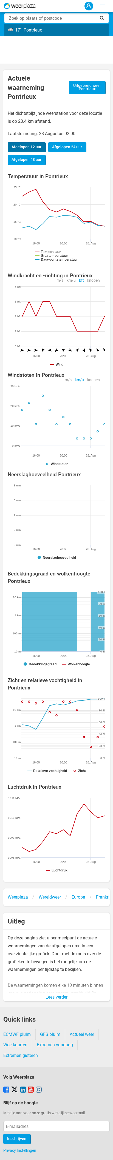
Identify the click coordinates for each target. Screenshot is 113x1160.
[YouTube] (31, 1090)
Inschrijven (16, 1138)
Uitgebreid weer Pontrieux (87, 87)
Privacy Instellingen (19, 1150)
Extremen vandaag (55, 1044)
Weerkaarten (15, 1044)
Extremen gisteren (20, 1055)
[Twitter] (14, 1090)
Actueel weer (82, 1034)
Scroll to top (104, 1151)
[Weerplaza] (19, 6)
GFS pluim (50, 1034)
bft (81, 280)
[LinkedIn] (23, 1090)
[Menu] (102, 6)
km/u (71, 280)
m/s (59, 280)
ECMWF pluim (17, 1034)
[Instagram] (39, 1090)
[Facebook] (6, 1090)
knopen (93, 280)
